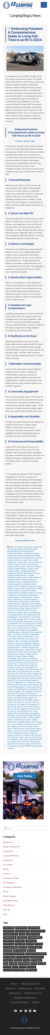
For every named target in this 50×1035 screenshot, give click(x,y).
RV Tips (6, 892)
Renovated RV (18, 661)
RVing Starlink (34, 713)
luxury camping (23, 637)
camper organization (35, 562)
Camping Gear (19, 588)
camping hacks (30, 588)
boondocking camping (15, 549)
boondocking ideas (27, 551)
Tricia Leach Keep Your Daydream (14, 970)
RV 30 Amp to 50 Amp (11, 878)
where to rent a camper (22, 744)
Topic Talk (6, 910)
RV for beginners (33, 674)
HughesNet (34, 630)
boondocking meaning (31, 553)
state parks (17, 731)
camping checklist (13, 580)
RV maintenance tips (32, 687)
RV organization (33, 689)
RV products (16, 691)
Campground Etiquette (28, 571)
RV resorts (11, 693)
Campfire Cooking (21, 927)
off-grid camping (25, 654)
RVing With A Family (10, 901)
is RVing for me (18, 634)
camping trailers (23, 601)
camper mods (22, 562)
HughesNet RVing (27, 632)
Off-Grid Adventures (23, 957)
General (5, 869)
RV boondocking (20, 665)
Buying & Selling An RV (11, 847)
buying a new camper (22, 558)
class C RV (29, 610)
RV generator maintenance (24, 676)
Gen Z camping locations (21, 626)
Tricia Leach (24, 737)
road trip (27, 661)
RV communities (28, 667)
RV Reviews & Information (12, 887)
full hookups (28, 621)
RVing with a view (13, 715)
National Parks (18, 652)
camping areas (21, 577)
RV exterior (11, 674)
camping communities (29, 580)
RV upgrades (22, 709)
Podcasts (6, 874)
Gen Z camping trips (19, 628)
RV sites (25, 702)
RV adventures (22, 663)
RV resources (20, 693)
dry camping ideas (33, 612)
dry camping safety (30, 615)
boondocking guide (30, 549)
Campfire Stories (13, 571)
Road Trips (35, 661)
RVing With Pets (9, 905)
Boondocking (7, 842)
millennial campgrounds (23, 643)
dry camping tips (24, 617)
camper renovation (13, 564)
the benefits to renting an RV (23, 735)
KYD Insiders (12, 637)
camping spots (18, 599)
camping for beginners (27, 586)
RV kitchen (11, 685)
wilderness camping (17, 746)
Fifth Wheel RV (18, 621)
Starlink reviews (18, 728)
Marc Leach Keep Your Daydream (14, 953)
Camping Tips (12, 601)
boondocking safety (14, 555)
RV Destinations (24, 671)
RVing (19, 711)
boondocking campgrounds (32, 547)
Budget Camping (9, 927)
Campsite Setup (13, 608)
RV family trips (21, 674)
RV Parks (34, 963)
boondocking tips (28, 555)
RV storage (21, 704)
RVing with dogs (26, 715)
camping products (13, 597)
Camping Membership (10, 856)
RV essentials (35, 671)
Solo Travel (22, 726)
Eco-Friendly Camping (15, 619)
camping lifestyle (13, 593)
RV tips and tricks (17, 707)
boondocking (17, 547)
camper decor (27, 560)
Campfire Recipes (20, 569)
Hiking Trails (24, 630)
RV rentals (37, 691)
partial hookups (22, 658)
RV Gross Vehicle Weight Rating (24, 680)
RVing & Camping (9, 896)
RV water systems (34, 709)
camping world (24, 606)
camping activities (20, 575)
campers (22, 566)
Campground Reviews (15, 573)
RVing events (27, 711)
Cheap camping (25, 608)
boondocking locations (15, 553)
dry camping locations (15, 615)
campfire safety (33, 569)
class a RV (11, 610)
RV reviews (30, 693)
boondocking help (13, 551)
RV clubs (18, 667)
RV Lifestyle (34, 685)
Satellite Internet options (22, 720)
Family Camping (29, 619)
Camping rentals (26, 597)
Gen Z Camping (24, 623)
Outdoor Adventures (37, 957)
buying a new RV (36, 558)
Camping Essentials (29, 584)
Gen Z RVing (32, 628)
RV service (17, 702)
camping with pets (27, 604)
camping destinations (30, 582)
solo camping (12, 726)
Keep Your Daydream (32, 634)
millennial (10, 643)
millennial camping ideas (23, 645)
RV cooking (20, 669)
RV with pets (11, 711)
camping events (13, 586)
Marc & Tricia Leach (20, 950)
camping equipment (14, 584)
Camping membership (28, 593)
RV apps (31, 663)
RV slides (32, 702)
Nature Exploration (30, 652)
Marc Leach (17, 639)
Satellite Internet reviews (27, 722)
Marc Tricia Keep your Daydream (27, 641)
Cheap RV (35, 608)
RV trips (14, 709)
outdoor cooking (22, 656)
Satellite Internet (22, 717)
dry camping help (20, 612)
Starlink (29, 726)
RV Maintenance (18, 687)
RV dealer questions (32, 669)
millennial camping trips (15, 650)
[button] (44, 5)
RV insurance (28, 682)
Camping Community (14, 582)
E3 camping (35, 617)
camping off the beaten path (28, 595)
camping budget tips (34, 577)
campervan (30, 566)
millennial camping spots (29, 647)
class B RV (20, 610)
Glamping (10, 630)
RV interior (38, 682)
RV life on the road (22, 685)
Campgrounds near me (32, 573)
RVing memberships (21, 713)
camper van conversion (29, 564)
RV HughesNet (18, 682)
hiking (17, 630)
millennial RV (29, 650)
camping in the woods (28, 591)
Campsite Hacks (36, 606)
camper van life (12, 566)
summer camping (28, 731)
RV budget (30, 665)
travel (5, 914)
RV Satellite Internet (20, 696)
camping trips (35, 601)
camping (10, 575)
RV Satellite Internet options (24, 698)
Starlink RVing (30, 728)
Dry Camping (7, 865)
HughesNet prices (13, 632)
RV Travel (28, 707)
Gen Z (36, 621)
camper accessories (14, 560)
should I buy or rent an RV (32, 724)
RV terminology (31, 704)
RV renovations (27, 691)
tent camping (15, 733)
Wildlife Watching (31, 746)
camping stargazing (31, 599)
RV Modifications (21, 689)
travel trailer (14, 737)
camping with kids (13, 604)
